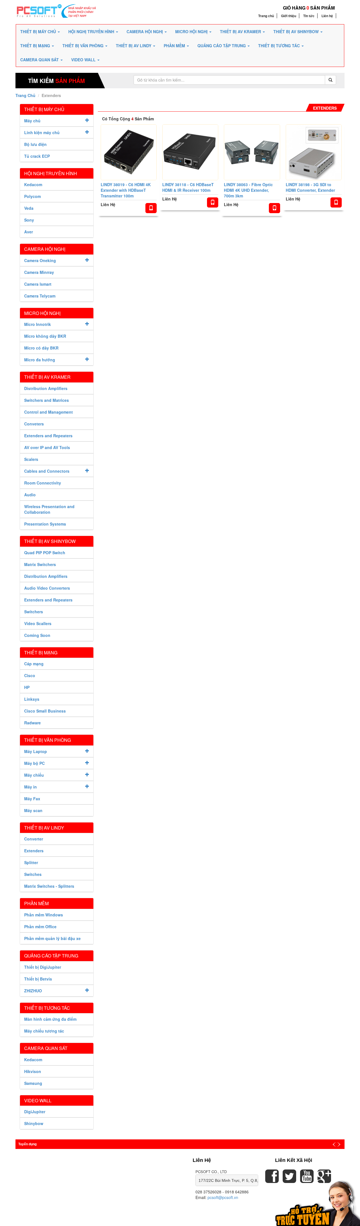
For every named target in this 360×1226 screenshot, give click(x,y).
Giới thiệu (288, 15)
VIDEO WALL (84, 59)
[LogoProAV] (56, 10)
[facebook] (272, 1180)
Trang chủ (266, 15)
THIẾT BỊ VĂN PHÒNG (83, 45)
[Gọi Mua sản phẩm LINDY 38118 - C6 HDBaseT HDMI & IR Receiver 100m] (212, 202)
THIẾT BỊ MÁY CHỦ (38, 31)
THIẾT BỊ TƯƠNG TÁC (279, 45)
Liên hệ (327, 15)
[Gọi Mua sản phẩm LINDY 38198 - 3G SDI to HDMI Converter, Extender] (336, 202)
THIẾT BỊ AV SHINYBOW (296, 31)
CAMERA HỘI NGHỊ (145, 31)
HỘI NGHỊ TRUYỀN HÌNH (91, 31)
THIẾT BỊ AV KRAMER (241, 31)
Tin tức (308, 15)
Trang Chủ (25, 95)
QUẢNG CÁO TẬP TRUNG (222, 45)
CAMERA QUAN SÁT (40, 59)
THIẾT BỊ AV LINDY (134, 45)
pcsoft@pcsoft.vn (223, 1197)
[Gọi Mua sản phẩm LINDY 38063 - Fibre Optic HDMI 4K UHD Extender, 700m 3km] (274, 208)
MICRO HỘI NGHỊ (192, 31)
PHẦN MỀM (175, 45)
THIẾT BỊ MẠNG (35, 45)
